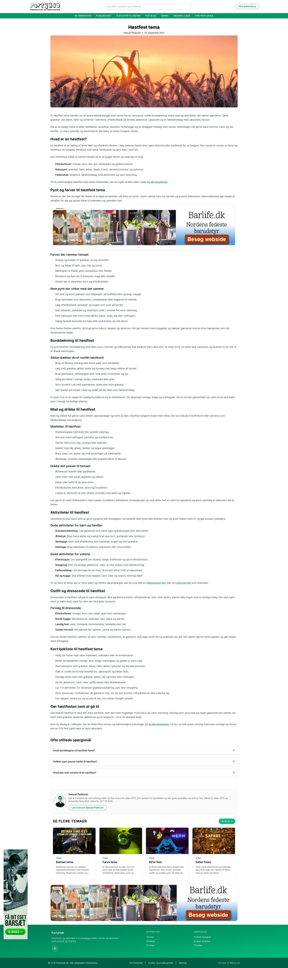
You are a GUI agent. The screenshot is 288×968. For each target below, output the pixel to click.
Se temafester (83, 16)
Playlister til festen (128, 16)
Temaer (150, 937)
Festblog (150, 941)
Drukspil (150, 945)
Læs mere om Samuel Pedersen (88, 807)
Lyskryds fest (183, 582)
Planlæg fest (104, 16)
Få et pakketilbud (247, 6)
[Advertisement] (271, 894)
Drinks (165, 16)
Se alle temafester (157, 181)
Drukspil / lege (182, 16)
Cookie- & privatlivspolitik (160, 963)
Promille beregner (202, 937)
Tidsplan (198, 945)
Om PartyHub (136, 963)
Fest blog (150, 16)
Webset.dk (235, 963)
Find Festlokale (204, 16)
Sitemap (183, 963)
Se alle (225, 821)
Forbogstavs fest (156, 582)
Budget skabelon (202, 941)
